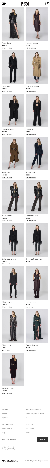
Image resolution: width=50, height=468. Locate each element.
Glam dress (6, 345)
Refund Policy (7, 428)
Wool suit (29, 129)
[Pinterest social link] (13, 448)
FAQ (3, 432)
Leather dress (32, 43)
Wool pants (7, 215)
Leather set (31, 302)
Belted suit (30, 172)
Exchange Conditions (33, 409)
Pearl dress (6, 43)
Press (28, 432)
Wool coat (6, 172)
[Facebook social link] (4, 448)
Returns (5, 413)
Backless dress (8, 388)
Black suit (6, 86)
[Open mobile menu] (4, 3)
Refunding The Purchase (35, 413)
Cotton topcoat (32, 86)
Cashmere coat (8, 129)
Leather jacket (32, 215)
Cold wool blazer (9, 259)
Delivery (5, 409)
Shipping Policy (7, 424)
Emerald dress (32, 345)
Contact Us (30, 428)
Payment (5, 418)
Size (27, 418)
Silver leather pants (34, 259)
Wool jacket (7, 302)
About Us (29, 424)
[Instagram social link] (9, 448)
